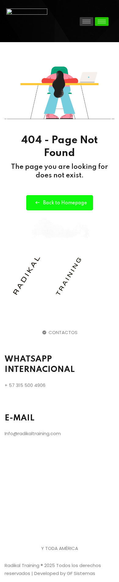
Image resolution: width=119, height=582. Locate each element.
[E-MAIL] (12, 403)
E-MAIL (19, 418)
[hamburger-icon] (86, 21)
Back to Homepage (65, 203)
